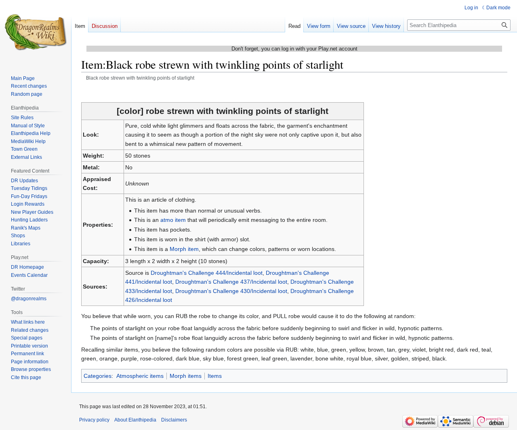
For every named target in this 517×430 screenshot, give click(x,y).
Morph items (186, 376)
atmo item (173, 220)
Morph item (184, 249)
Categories (97, 376)
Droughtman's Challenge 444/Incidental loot (207, 273)
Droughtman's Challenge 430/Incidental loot (231, 291)
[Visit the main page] (35, 32)
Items (215, 376)
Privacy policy (94, 420)
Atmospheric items (140, 376)
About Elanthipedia (135, 420)
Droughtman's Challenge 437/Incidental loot (231, 281)
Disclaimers (174, 420)
